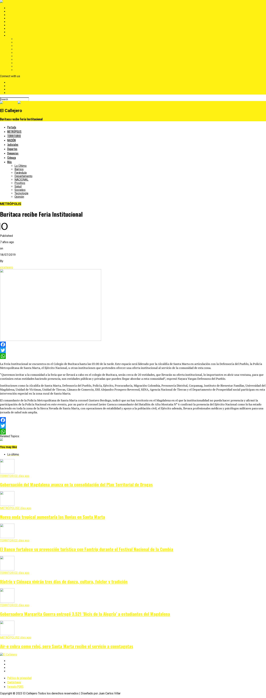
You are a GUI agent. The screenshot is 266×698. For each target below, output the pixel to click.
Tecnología (21, 66)
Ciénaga (12, 32)
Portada (12, 8)
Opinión (19, 70)
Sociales (20, 63)
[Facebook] (133, 344)
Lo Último (20, 39)
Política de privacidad (19, 678)
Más (10, 35)
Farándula (20, 46)
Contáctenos (14, 682)
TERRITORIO (15, 15)
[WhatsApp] (133, 356)
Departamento (23, 49)
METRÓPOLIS (16, 11)
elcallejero (6, 267)
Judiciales (13, 21)
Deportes (13, 25)
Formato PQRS (15, 686)
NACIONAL (21, 52)
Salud (18, 59)
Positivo (19, 56)
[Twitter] (133, 350)
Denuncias (13, 28)
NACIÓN (12, 18)
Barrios (19, 42)
